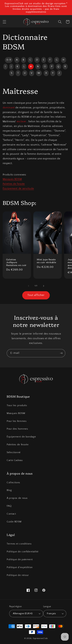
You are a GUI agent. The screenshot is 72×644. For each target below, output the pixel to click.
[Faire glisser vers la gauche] (28, 286)
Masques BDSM (12, 179)
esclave (21, 121)
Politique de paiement (20, 559)
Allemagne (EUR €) (23, 613)
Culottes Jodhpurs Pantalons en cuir (16, 262)
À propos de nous (17, 498)
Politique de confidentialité (23, 551)
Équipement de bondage (21, 436)
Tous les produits (17, 405)
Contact (11, 514)
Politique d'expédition (20, 567)
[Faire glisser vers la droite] (43, 286)
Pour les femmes (16, 421)
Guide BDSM (14, 521)
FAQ (9, 506)
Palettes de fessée (14, 183)
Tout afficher (36, 295)
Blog (9, 490)
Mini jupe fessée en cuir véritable (46, 261)
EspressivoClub (40, 638)
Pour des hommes (17, 429)
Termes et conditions (19, 543)
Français (51, 613)
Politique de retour (18, 575)
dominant (9, 107)
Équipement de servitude (18, 188)
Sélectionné (14, 452)
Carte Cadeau (15, 460)
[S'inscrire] (61, 353)
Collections (13, 482)
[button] (4, 22)
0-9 (9, 60)
